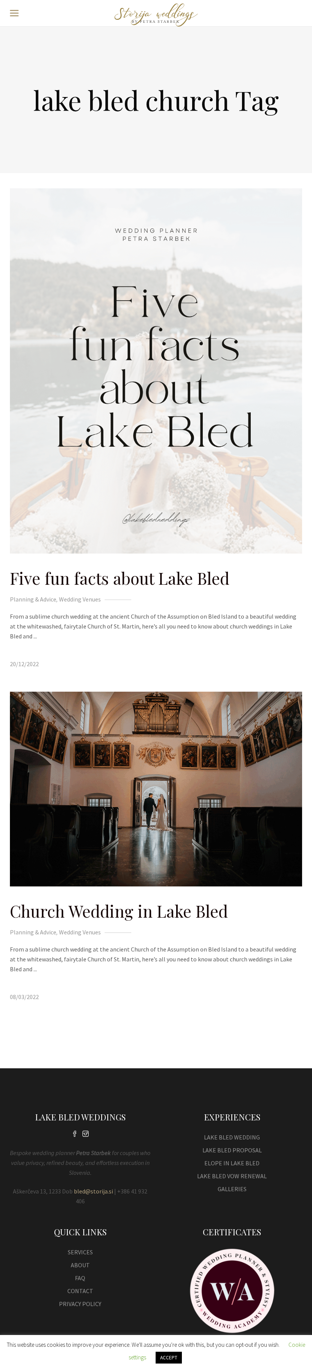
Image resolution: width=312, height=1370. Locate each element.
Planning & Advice (33, 599)
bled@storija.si (93, 1191)
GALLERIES (232, 1189)
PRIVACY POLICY (80, 1304)
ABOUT (80, 1265)
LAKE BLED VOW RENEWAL (232, 1176)
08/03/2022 (24, 997)
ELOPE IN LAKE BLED (231, 1163)
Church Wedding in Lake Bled (119, 911)
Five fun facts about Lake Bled (119, 578)
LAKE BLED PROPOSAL (232, 1150)
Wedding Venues (80, 599)
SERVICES (80, 1252)
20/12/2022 (24, 664)
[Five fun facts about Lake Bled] (156, 371)
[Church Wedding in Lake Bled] (156, 789)
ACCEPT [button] (168, 1357)
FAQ (80, 1278)
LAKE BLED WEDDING (232, 1137)
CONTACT (80, 1291)
